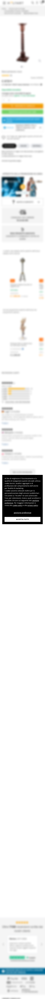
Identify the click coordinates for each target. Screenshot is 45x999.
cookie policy (17, 505)
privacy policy (33, 505)
